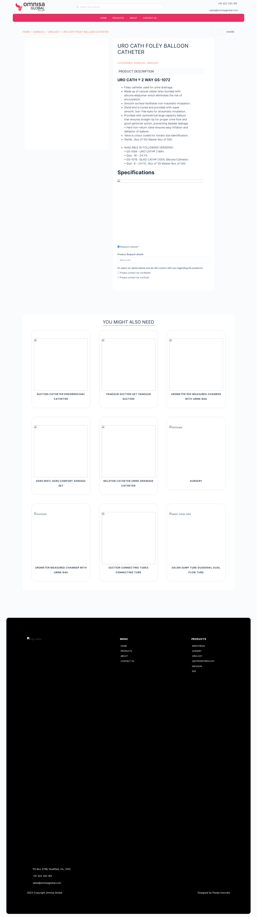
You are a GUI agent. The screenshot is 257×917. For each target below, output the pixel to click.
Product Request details (130, 254)
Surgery (196, 480)
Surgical (39, 31)
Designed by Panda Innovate (214, 892)
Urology (53, 31)
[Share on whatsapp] (222, 31)
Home (26, 31)
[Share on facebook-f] (214, 31)
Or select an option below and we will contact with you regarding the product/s (160, 268)
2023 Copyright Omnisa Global (44, 892)
